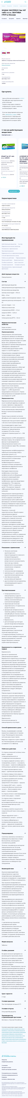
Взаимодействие (7, 260)
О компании (5, 1065)
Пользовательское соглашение (9, 1073)
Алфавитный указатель (7, 1061)
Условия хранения (7, 264)
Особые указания (7, 262)
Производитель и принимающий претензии (12, 267)
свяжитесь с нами (10, 114)
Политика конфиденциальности (10, 1075)
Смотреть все (6, 135)
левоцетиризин (6, 65)
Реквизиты (4, 1077)
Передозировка (21, 258)
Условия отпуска (20, 264)
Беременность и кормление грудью (13, 253)
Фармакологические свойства (11, 246)
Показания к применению (10, 248)
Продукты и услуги (6, 1067)
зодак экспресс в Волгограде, (12, 1039)
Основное (4, 18)
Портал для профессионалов (9, 1069)
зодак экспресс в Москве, (8, 1028)
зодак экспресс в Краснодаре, (15, 1035)
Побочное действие (8, 258)
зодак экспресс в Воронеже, (19, 1032)
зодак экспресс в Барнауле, (8, 1034)
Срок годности (18, 262)
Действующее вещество (9, 244)
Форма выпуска (18, 260)
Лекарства (4, 1059)
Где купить (11, 18)
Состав (20, 244)
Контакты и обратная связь (8, 1079)
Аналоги (18, 18)
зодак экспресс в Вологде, (12, 1040)
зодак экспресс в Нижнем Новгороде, (16, 1030)
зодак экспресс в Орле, (7, 1032)
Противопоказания (8, 251)
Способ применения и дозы (10, 255)
